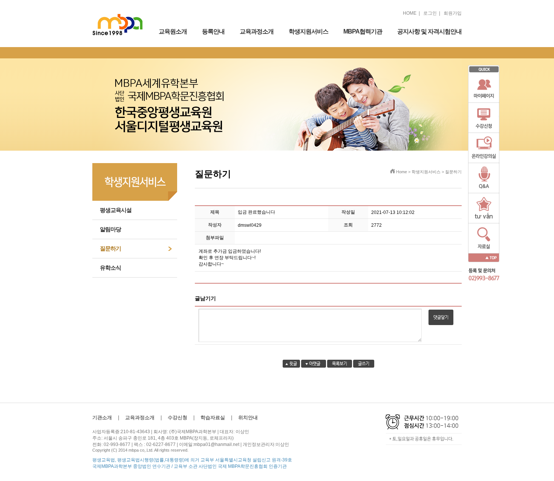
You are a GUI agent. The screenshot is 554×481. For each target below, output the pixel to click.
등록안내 (213, 31)
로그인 (430, 13)
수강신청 (177, 417)
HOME (409, 13)
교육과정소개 (257, 31)
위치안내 (248, 417)
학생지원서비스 (308, 31)
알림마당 (110, 229)
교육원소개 (173, 31)
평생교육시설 (116, 210)
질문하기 (110, 248)
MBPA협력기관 (362, 31)
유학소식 (110, 267)
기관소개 (102, 417)
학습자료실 (212, 417)
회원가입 (453, 13)
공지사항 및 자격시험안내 (429, 31)
